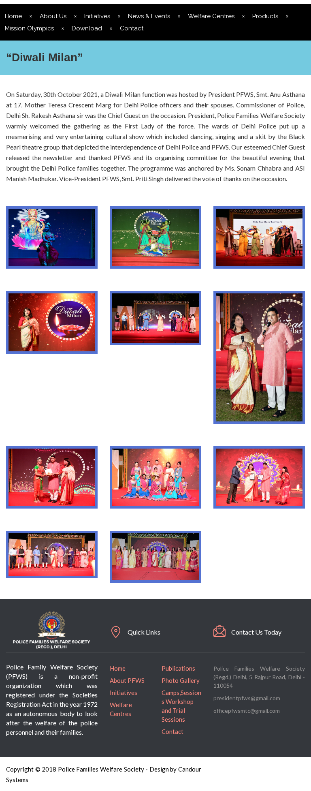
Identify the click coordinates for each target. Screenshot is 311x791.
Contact (131, 28)
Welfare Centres (211, 16)
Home (118, 668)
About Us (53, 16)
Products (265, 16)
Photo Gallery (181, 680)
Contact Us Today (256, 632)
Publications (178, 668)
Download (87, 28)
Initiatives (97, 16)
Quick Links (144, 632)
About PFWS (127, 680)
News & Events (149, 16)
